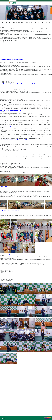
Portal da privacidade (3, 418)
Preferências (45, 417)
